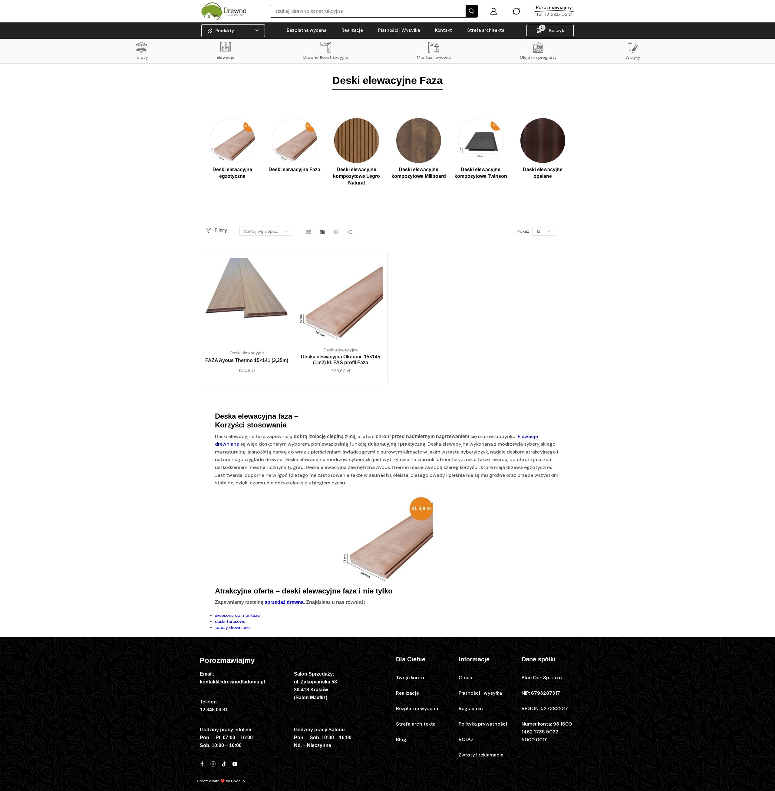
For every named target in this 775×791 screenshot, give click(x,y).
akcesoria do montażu (237, 615)
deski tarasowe (230, 621)
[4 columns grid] (322, 232)
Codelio (238, 781)
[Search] (472, 11)
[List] (350, 232)
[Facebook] (202, 764)
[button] (493, 11)
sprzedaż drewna (284, 602)
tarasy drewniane (232, 627)
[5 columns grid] (336, 232)
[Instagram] (213, 764)
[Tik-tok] (224, 764)
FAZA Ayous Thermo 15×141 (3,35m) (246, 360)
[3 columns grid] (308, 232)
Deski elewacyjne (247, 352)
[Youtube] (234, 764)
